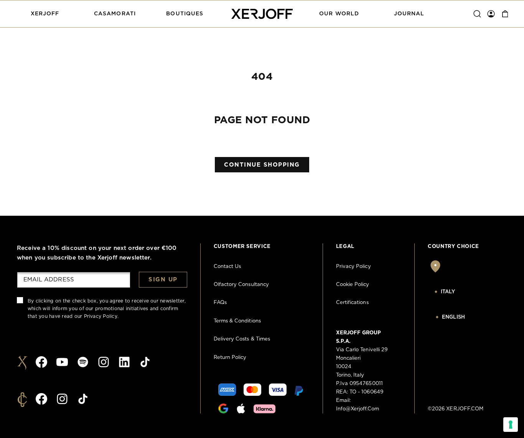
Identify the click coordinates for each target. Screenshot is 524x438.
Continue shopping (262, 165)
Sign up (163, 280)
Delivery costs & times (242, 339)
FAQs (220, 302)
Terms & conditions (237, 321)
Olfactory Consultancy (241, 284)
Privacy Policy (100, 316)
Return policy (230, 357)
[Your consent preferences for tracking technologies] (510, 424)
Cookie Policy (352, 284)
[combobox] (467, 292)
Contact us (227, 266)
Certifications (352, 302)
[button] (45, 13)
